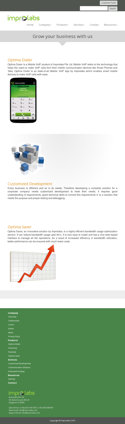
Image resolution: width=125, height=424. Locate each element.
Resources (13, 375)
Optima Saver (19, 226)
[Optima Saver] (33, 263)
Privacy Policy (14, 336)
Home (30, 24)
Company (13, 313)
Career (11, 324)
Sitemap (11, 379)
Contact (94, 24)
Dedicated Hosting (16, 371)
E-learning (12, 348)
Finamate (12, 352)
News (10, 332)
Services (12, 359)
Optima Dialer (20, 59)
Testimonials (13, 320)
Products (13, 340)
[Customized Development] (27, 158)
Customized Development (30, 183)
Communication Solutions (19, 367)
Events (11, 328)
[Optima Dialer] (23, 100)
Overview (12, 316)
